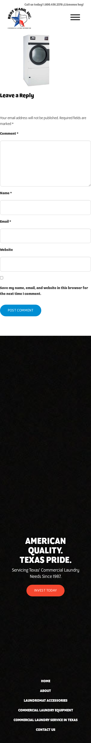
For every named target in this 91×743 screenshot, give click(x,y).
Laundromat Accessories (45, 701)
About (45, 691)
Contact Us (45, 730)
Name (6, 193)
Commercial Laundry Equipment (45, 710)
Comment (9, 134)
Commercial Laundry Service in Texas (46, 720)
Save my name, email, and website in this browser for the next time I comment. (44, 291)
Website (6, 250)
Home (45, 681)
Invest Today (45, 591)
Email (5, 222)
